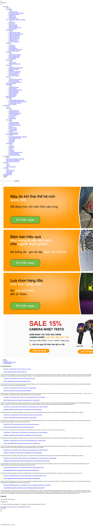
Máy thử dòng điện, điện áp (15, 49)
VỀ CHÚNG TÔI (7, 174)
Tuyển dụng (9, 173)
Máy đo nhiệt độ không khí (15, 89)
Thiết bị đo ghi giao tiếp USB (16, 33)
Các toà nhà (12, 117)
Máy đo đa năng (13, 28)
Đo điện (8, 43)
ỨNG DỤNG (6, 105)
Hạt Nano (11, 145)
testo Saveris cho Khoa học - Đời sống (18, 136)
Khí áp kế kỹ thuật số (14, 75)
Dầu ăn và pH (9, 60)
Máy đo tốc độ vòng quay (15, 27)
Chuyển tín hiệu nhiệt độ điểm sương (17, 101)
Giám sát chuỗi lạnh (13, 132)
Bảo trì (10, 148)
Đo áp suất (8, 65)
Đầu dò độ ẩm (12, 58)
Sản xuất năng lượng (14, 153)
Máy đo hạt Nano (13, 18)
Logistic (11, 131)
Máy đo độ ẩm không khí (15, 54)
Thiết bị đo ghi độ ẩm (14, 36)
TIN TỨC (5, 168)
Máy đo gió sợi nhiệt (14, 80)
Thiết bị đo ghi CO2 (14, 39)
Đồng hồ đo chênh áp (14, 69)
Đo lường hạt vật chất (14, 14)
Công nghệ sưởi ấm (13, 114)
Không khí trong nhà (14, 112)
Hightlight (21, 506)
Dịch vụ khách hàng (11, 166)
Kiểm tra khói (12, 17)
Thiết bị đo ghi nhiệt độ (14, 35)
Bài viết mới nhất (10, 170)
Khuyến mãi (9, 171)
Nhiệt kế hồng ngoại (14, 87)
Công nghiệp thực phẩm (14, 125)
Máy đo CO (12, 23)
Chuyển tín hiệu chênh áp (15, 102)
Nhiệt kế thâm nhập (13, 91)
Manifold (11, 70)
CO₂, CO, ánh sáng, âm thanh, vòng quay (16, 19)
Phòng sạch (12, 147)
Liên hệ (8, 165)
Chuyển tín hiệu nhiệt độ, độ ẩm (16, 100)
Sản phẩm (5, 6)
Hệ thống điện (12, 118)
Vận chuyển (12, 139)
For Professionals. (7, 363)
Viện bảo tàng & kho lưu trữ (15, 152)
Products (5, 360)
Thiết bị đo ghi (9, 30)
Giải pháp (12, 506)
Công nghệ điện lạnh (14, 110)
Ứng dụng (7, 506)
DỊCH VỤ (5, 162)
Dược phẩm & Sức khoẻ (12, 134)
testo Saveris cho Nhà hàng (12, 161)
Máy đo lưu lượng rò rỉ (14, 73)
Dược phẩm (12, 140)
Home (4, 359)
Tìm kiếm (17, 181)
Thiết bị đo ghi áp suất (14, 37)
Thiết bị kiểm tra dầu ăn (14, 63)
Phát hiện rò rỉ (12, 15)
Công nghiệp (9, 143)
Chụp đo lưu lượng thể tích (15, 82)
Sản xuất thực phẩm (13, 123)
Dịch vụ (17, 506)
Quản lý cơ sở (12, 116)
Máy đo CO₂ (12, 22)
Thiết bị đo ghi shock (14, 41)
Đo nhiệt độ (9, 84)
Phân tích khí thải (13, 11)
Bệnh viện (11, 142)
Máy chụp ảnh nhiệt (11, 83)
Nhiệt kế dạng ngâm (14, 92)
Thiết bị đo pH (12, 62)
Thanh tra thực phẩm (14, 122)
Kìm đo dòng (12, 47)
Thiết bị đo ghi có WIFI (14, 32)
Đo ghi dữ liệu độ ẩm (14, 57)
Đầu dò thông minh (10, 96)
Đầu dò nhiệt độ (13, 93)
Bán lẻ (10, 126)
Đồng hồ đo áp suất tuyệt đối (16, 67)
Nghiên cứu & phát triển (14, 155)
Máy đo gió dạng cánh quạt (15, 79)
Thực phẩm (9, 119)
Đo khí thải (9, 9)
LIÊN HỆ (5, 175)
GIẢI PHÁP (6, 156)
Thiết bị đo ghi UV (13, 40)
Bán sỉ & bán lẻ (12, 127)
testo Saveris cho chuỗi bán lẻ (13, 160)
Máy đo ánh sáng (13, 24)
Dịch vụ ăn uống (13, 129)
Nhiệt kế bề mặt (13, 88)
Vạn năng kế (12, 45)
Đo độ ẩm (8, 52)
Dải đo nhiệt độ (12, 95)
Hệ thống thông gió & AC (15, 113)
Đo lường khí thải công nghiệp (16, 13)
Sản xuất (11, 149)
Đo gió (8, 76)
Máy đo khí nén (13, 104)
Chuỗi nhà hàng (13, 130)
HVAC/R (8, 108)
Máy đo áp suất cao (13, 74)
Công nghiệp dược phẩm (15, 138)
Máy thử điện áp (13, 48)
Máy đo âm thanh (13, 26)
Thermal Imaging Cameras (9, 362)
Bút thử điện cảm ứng (14, 50)
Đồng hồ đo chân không (14, 71)
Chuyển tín (8, 97)
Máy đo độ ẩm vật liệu (14, 56)
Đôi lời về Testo (27, 506)
